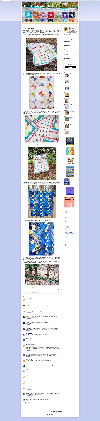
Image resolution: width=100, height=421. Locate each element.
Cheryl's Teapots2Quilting (29, 298)
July (66, 221)
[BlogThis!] (33, 292)
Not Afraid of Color (67, 92)
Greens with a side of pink (68, 232)
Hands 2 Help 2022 (67, 23)
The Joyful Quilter (28, 359)
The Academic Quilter (40, 6)
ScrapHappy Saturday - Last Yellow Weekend (72, 111)
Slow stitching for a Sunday (72, 79)
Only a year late (67, 227)
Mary (26, 381)
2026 (65, 211)
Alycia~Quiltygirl (28, 333)
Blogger (51, 414)
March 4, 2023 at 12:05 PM (29, 361)
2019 (65, 241)
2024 (65, 212)
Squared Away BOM (59, 23)
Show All (76, 135)
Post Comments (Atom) (29, 405)
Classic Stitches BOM (29, 23)
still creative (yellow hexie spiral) (72, 93)
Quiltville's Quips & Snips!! (68, 104)
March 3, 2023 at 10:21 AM (29, 335)
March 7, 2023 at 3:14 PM (29, 389)
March (66, 226)
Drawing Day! (71, 105)
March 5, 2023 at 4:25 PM (29, 384)
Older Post (59, 404)
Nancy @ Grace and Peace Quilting (30, 303)
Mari (70, 27)
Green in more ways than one (69, 228)
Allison (26, 398)
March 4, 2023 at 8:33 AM (29, 356)
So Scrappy (66, 110)
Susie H (27, 369)
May (66, 223)
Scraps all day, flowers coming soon (69, 233)
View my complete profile (67, 34)
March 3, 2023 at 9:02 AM (29, 324)
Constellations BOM (45, 23)
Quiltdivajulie (27, 353)
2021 (65, 239)
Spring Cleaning (52, 23)
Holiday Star (70, 86)
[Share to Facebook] (35, 292)
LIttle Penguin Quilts (28, 338)
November (66, 216)
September (66, 218)
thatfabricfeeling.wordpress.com (30, 344)
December (66, 214)
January (66, 236)
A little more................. (72, 73)
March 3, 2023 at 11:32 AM (29, 341)
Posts (66, 49)
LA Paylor (27, 375)
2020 (65, 240)
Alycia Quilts (66, 116)
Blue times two (67, 229)
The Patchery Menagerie (68, 129)
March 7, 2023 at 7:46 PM (29, 395)
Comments (66, 51)
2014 (65, 248)
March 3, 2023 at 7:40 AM (29, 307)
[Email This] (32, 292)
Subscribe (70, 67)
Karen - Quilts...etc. (28, 327)
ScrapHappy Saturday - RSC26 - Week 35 (72, 99)
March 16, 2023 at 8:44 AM (29, 400)
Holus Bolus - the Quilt (72, 124)
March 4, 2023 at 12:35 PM (29, 366)
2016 (65, 245)
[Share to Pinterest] (36, 292)
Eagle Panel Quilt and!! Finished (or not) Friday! (72, 118)
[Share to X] (34, 292)
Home (23, 23)
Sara (26, 315)
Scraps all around (67, 231)
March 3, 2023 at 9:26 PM (29, 350)
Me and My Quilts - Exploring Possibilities (69, 123)
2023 (65, 213)
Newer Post (24, 404)
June (66, 222)
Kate (26, 364)
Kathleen (27, 392)
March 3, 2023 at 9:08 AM (29, 330)
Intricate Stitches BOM (37, 23)
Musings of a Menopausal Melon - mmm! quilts (70, 85)
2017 (65, 244)
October (66, 217)
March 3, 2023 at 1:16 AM (29, 301)
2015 (65, 246)
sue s (26, 321)
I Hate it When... (71, 130)
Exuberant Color (67, 72)
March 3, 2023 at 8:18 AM (29, 312)
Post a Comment (26, 402)
